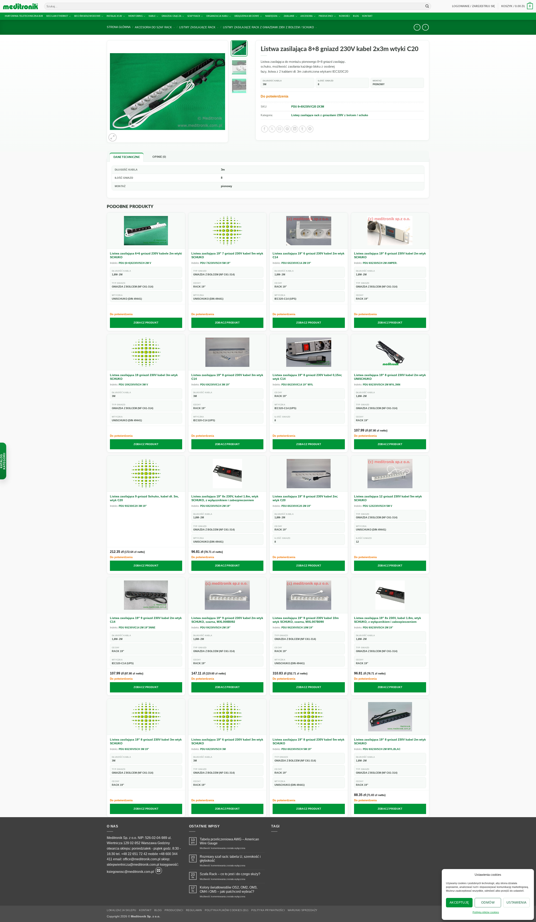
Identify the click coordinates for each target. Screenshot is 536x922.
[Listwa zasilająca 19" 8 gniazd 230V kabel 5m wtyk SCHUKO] (309, 717)
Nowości (344, 16)
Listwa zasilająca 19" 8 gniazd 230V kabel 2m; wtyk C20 (305, 498)
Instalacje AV (114, 16)
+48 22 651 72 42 (134, 854)
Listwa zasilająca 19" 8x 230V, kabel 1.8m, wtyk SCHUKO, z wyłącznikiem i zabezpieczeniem (224, 498)
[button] (473, 6)
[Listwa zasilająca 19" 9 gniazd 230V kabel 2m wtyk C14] (146, 595)
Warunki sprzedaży (302, 910)
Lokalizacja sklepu (121, 910)
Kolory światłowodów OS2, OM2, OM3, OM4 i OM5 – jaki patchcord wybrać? (228, 889)
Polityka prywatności (268, 910)
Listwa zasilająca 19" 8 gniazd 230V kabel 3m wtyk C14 (227, 376)
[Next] (217, 91)
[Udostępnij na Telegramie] (310, 129)
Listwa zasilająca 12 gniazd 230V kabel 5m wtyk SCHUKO (388, 498)
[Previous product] (425, 27)
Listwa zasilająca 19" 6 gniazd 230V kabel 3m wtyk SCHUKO (227, 741)
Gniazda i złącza (171, 16)
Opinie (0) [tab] (159, 157)
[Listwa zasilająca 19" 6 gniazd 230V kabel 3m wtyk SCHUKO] (227, 717)
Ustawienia (516, 902)
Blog (356, 16)
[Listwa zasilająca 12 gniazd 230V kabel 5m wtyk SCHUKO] (390, 474)
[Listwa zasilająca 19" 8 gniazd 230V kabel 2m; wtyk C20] (309, 474)
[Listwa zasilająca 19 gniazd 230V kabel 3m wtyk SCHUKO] (146, 352)
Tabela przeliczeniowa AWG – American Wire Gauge (229, 841)
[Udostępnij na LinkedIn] (294, 129)
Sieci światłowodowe (87, 16)
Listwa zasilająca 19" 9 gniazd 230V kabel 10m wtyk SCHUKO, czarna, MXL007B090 (306, 619)
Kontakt (367, 16)
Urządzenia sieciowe (246, 16)
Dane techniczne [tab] (126, 157)
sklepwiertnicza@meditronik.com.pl (133, 864)
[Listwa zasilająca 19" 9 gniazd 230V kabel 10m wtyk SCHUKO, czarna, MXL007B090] (309, 595)
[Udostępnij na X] (272, 129)
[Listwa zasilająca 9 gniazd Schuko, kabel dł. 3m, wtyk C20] (146, 474)
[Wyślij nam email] (158, 870)
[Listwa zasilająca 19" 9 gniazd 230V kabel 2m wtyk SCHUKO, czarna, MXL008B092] (227, 595)
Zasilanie (289, 16)
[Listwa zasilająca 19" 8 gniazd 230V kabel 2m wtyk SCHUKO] (390, 231)
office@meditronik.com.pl (141, 859)
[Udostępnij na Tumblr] (302, 129)
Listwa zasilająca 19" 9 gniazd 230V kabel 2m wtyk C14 (146, 619)
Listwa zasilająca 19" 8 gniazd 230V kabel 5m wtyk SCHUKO (308, 741)
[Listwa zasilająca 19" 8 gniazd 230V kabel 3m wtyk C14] (227, 352)
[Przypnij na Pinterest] (287, 129)
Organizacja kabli (217, 16)
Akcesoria (306, 16)
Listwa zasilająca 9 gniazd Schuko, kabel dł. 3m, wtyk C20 (144, 498)
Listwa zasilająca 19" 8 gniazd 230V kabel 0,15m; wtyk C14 (307, 376)
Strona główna (119, 27)
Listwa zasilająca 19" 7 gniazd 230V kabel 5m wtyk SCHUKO (227, 255)
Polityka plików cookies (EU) (226, 910)
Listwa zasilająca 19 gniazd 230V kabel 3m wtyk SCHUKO (144, 376)
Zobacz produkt (146, 322)
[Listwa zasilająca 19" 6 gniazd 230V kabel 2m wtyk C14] (309, 231)
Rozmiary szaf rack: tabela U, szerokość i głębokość (230, 858)
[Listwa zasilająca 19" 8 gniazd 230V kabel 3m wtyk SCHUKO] (146, 717)
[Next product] (417, 27)
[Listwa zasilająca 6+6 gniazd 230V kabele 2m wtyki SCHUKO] (146, 231)
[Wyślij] (427, 6)
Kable (152, 16)
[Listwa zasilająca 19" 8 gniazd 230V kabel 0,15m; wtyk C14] (309, 352)
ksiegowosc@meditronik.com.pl (130, 872)
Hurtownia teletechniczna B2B (24, 16)
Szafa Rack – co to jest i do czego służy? (230, 874)
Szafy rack (193, 16)
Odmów (488, 902)
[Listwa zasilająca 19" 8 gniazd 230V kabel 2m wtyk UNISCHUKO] (390, 352)
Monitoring (135, 16)
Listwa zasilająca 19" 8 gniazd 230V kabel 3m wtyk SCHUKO (146, 741)
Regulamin (194, 910)
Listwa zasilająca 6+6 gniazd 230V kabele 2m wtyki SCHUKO (146, 255)
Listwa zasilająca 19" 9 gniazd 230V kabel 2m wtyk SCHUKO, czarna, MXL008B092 (227, 619)
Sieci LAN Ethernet (57, 16)
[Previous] (117, 91)
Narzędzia (271, 16)
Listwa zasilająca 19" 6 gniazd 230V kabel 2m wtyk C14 (308, 255)
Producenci (326, 16)
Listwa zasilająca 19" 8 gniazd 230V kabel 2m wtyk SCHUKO (390, 255)
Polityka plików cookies (486, 912)
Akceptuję (459, 902)
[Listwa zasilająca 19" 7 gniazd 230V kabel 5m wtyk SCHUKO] (227, 231)
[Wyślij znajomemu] (279, 129)
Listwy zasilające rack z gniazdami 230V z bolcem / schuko (329, 115)
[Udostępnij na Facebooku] (264, 129)
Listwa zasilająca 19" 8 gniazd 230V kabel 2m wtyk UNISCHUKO (390, 376)
